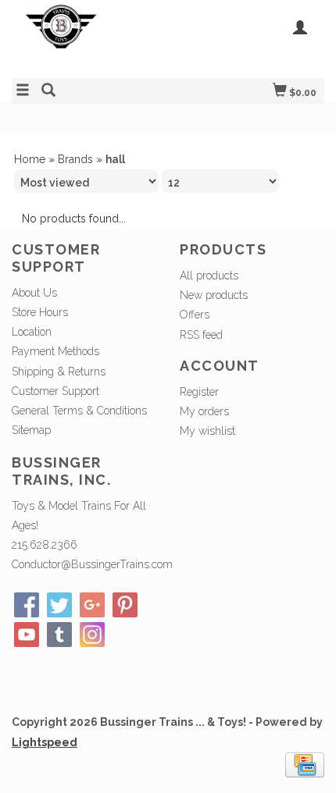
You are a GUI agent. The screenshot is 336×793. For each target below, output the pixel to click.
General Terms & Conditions (79, 410)
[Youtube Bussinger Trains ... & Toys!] (26, 634)
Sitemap (31, 430)
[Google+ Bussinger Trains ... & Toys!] (92, 604)
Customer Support (55, 391)
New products (214, 295)
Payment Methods (55, 351)
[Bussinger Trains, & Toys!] (89, 37)
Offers (194, 314)
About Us (34, 292)
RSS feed (201, 335)
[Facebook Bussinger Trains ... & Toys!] (26, 604)
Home (29, 159)
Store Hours (40, 312)
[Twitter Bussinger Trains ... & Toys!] (59, 604)
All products (209, 275)
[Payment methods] (304, 763)
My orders (204, 411)
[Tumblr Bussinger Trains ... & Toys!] (59, 634)
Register (199, 392)
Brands (75, 159)
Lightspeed (44, 742)
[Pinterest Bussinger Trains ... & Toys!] (125, 604)
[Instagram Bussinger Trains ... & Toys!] (92, 634)
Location (32, 331)
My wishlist (207, 431)
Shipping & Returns (58, 371)
